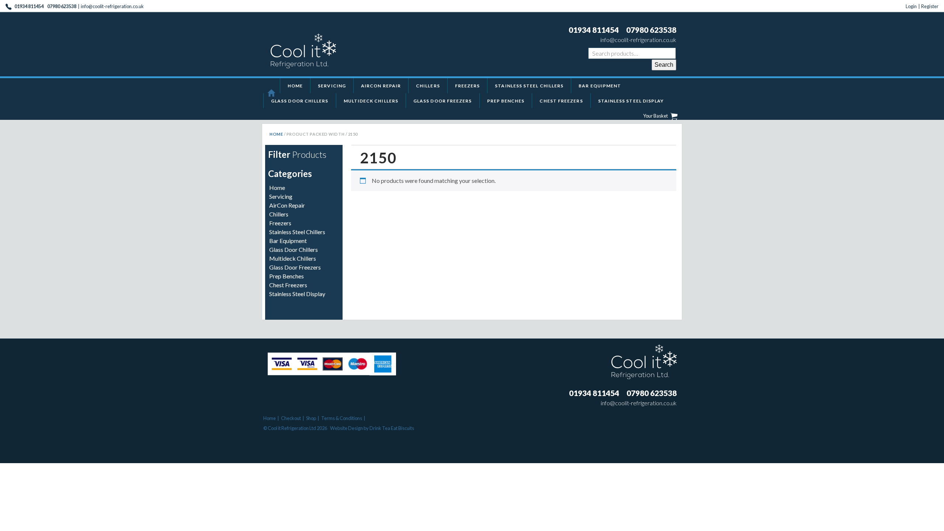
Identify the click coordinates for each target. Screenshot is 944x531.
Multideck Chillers (371, 101)
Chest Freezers (561, 101)
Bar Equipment (600, 85)
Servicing (332, 85)
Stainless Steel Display (631, 101)
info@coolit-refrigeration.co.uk (112, 6)
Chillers (428, 85)
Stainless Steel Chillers (529, 85)
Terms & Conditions (341, 418)
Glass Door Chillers (300, 101)
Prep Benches (506, 101)
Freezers (467, 85)
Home (295, 85)
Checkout (291, 418)
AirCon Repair (381, 85)
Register (929, 6)
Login (911, 6)
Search (664, 65)
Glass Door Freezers (442, 101)
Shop (311, 418)
